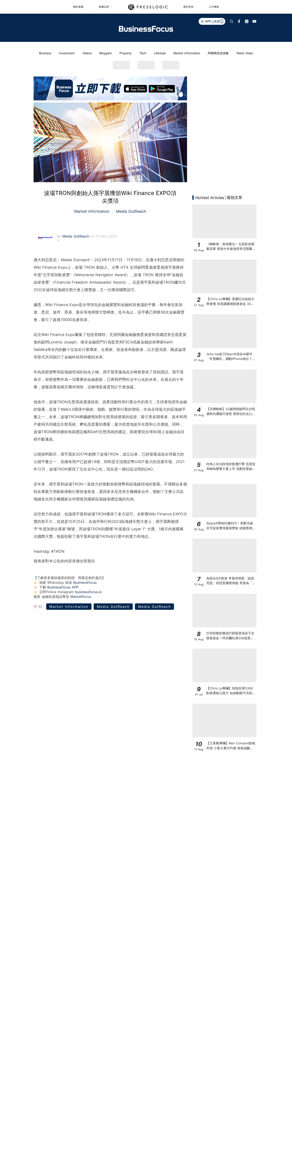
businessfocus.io (88, 592)
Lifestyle (160, 53)
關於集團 (78, 6)
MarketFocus (80, 596)
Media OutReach (130, 211)
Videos (87, 53)
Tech (142, 53)
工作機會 (214, 6)
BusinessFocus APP (62, 587)
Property (125, 53)
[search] (231, 21)
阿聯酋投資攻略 (218, 53)
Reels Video (245, 53)
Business (45, 53)
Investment (67, 53)
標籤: (39, 606)
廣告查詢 (188, 6)
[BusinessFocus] (146, 29)
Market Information (186, 53)
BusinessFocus (85, 582)
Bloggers (105, 53)
